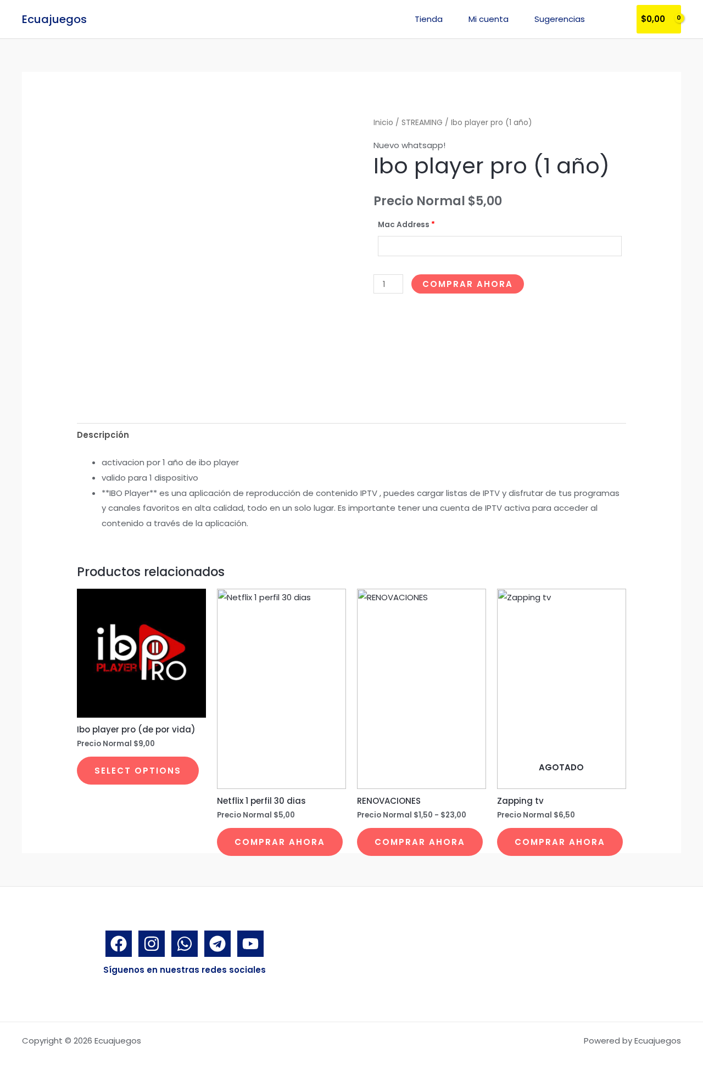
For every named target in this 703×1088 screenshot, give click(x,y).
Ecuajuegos (54, 19)
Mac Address (406, 224)
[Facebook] (118, 944)
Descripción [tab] (103, 435)
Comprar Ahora (467, 284)
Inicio (383, 122)
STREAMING (422, 122)
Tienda (429, 19)
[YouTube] (250, 944)
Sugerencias (559, 19)
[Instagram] (151, 944)
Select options (137, 770)
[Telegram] (217, 944)
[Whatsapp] (184, 944)
